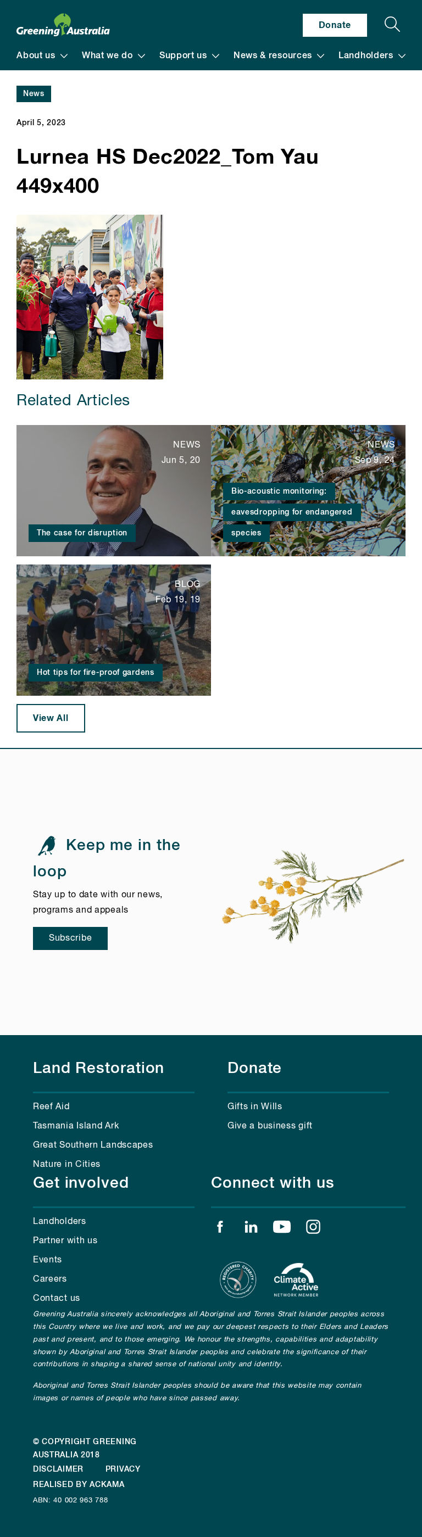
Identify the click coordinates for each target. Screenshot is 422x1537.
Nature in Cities (67, 1164)
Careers (50, 1279)
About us (35, 56)
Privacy (123, 1469)
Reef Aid (51, 1107)
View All (51, 718)
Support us (183, 56)
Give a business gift (270, 1126)
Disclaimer (58, 1469)
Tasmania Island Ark (76, 1126)
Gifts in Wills (254, 1107)
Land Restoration (98, 1068)
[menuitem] (42, 56)
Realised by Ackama (79, 1485)
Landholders (365, 56)
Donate (335, 25)
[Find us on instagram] (313, 1229)
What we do (107, 56)
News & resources (273, 56)
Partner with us (65, 1241)
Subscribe (70, 938)
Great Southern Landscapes (93, 1145)
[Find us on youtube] (282, 1229)
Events (47, 1260)
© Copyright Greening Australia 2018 (85, 1448)
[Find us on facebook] (220, 1229)
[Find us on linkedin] (251, 1229)
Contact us (56, 1298)
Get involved (81, 1183)
